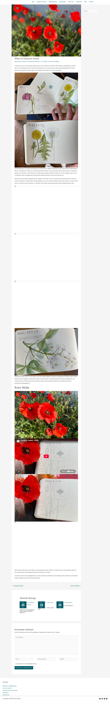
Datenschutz (6, 695)
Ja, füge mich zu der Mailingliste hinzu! (26, 663)
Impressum (5, 692)
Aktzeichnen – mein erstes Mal (46, 608)
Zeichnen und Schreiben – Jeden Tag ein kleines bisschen (27, 611)
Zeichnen (24, 61)
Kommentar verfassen (34, 61)
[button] (101, 1)
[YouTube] (106, 698)
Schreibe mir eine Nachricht (10, 690)
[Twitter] (102, 698)
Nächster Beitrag (75, 585)
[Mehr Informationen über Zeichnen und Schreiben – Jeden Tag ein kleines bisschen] (28, 604)
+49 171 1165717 (7, 688)
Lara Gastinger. (57, 70)
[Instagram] (104, 698)
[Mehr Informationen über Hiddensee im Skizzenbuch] (64, 602)
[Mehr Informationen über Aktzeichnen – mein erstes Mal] (46, 603)
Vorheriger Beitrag (17, 585)
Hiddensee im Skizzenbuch (64, 605)
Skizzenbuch (18, 61)
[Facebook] (100, 698)
